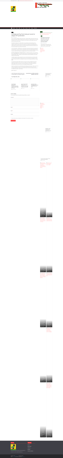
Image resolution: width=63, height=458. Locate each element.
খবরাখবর (17, 28)
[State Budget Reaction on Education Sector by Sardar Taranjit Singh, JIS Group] (15, 78)
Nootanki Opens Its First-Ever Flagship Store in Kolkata (49, 213)
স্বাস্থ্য (23, 28)
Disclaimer (29, 449)
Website (12, 114)
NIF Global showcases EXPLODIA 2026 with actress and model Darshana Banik (45, 39)
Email (12, 110)
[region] (43, 11)
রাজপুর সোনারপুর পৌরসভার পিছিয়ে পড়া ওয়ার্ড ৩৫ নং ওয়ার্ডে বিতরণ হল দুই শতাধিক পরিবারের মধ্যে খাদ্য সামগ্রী (24, 85)
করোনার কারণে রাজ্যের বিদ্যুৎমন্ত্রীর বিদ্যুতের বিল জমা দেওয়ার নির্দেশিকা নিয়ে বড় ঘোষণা (34, 85)
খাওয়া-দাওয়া (26, 28)
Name (12, 107)
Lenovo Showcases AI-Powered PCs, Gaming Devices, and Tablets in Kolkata (43, 378)
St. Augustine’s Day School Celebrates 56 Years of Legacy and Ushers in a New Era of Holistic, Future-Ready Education (43, 322)
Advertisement (29, 446)
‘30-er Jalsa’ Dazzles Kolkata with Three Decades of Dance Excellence (45, 159)
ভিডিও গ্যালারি (35, 28)
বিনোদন (29, 28)
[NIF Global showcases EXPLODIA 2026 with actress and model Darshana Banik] (46, 34)
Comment (12, 97)
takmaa (16, 37)
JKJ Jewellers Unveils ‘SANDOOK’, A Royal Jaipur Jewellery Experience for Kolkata (48, 129)
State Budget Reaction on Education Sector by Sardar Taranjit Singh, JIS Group (15, 86)
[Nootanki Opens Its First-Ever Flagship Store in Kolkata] (49, 189)
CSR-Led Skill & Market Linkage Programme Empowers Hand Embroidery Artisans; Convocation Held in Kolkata (49, 433)
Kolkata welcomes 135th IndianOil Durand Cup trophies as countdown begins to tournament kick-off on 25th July (43, 211)
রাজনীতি (19, 28)
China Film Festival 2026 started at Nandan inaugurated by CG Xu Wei (48, 74)
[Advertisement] (31, 22)
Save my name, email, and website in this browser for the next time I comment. (22, 118)
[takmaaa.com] (11, 28)
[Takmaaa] (43, 2)
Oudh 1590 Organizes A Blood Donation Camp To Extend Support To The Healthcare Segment (18, 74)
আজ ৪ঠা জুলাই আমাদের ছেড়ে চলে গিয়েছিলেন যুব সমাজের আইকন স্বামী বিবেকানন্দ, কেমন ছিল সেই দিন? (32, 74)
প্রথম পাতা (14, 28)
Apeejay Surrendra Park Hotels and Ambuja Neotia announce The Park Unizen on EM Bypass (49, 378)
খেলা (21, 28)
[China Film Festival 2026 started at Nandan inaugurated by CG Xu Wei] (42, 75)
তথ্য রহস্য (32, 28)
